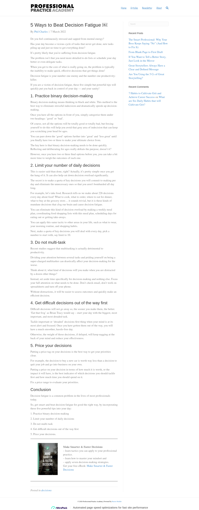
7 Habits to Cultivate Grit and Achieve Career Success (145, 95)
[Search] (166, 8)
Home (123, 8)
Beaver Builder (117, 501)
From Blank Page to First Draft (146, 52)
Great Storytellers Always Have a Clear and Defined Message (147, 67)
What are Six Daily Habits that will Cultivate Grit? (147, 100)
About (159, 8)
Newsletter (147, 8)
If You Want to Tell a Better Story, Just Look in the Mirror (147, 58)
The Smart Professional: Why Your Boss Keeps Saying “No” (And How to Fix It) (148, 43)
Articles (134, 8)
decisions (46, 490)
